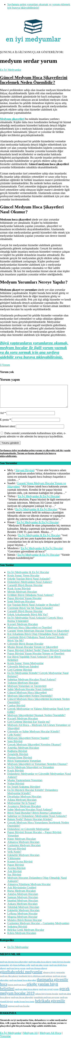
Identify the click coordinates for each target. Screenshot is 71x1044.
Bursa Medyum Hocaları (21, 890)
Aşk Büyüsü (14, 871)
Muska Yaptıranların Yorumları (24, 780)
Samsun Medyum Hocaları (22, 897)
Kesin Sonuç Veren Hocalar (23, 575)
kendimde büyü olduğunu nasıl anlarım (35, 976)
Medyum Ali (30, 1032)
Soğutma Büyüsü (17, 926)
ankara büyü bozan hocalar (46, 994)
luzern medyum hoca (17, 985)
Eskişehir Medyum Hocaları (23, 855)
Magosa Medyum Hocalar (22, 916)
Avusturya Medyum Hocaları (24, 806)
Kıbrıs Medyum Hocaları (21, 933)
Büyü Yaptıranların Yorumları (24, 760)
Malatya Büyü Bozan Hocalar (24, 920)
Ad (3, 412)
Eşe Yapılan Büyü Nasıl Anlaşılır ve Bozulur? (33, 604)
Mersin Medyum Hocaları (22, 591)
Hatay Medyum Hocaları (21, 838)
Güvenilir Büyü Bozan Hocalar (25, 643)
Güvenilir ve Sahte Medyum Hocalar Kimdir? (33, 731)
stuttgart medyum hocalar (18, 1006)
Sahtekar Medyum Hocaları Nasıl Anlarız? (31, 679)
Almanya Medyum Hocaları (23, 842)
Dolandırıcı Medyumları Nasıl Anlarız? (29, 581)
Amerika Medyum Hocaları (23, 747)
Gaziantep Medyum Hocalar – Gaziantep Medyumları (38, 923)
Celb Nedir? (14, 734)
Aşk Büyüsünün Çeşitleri (21, 887)
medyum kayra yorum (16, 968)
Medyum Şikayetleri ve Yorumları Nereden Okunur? (37, 764)
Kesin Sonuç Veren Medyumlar (25, 663)
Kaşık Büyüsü (15, 770)
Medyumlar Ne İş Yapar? (21, 803)
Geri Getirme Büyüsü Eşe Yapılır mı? (28, 721)
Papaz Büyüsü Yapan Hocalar (24, 598)
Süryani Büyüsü (24, 470)
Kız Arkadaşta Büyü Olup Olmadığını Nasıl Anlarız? (37, 634)
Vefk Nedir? (14, 851)
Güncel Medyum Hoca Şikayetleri (27, 692)
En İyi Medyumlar (10, 69)
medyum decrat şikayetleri (22, 997)
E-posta (5, 419)
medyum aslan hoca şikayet (40, 962)
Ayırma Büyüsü (16, 868)
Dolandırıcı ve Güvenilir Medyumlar (28, 829)
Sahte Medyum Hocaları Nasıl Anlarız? (29, 809)
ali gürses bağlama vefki (20, 965)
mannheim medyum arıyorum (46, 997)
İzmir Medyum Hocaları (21, 601)
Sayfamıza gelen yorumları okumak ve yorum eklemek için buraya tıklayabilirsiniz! (38, 6)
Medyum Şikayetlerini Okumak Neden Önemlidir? (36, 715)
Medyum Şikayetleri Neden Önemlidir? (30, 695)
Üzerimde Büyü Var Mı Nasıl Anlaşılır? (30, 607)
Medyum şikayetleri (12, 118)
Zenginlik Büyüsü (17, 754)
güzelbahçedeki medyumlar (21, 972)
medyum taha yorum (40, 965)
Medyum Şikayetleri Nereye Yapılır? (28, 738)
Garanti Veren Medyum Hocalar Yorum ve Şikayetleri (38, 630)
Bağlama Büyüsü (17, 751)
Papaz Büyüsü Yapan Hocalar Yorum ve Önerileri (35, 653)
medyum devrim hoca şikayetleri (14, 962)
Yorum (5, 364)
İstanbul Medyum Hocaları (22, 900)
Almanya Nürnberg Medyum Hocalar (29, 884)
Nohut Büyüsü (15, 783)
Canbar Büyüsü (16, 705)
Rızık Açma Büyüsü (19, 588)
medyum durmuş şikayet (36, 968)
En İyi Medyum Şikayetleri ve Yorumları (30, 767)
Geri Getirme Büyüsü (19, 669)
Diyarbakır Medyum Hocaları (24, 796)
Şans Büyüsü (14, 741)
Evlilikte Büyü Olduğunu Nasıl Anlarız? (30, 594)
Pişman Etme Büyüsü (19, 757)
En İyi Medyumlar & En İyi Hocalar (39, 496)
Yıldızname (14, 858)
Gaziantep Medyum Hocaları (24, 845)
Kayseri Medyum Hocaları (22, 624)
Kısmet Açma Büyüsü (20, 861)
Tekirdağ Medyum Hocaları (23, 907)
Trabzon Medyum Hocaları (22, 682)
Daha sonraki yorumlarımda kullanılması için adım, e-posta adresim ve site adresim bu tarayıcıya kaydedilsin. (33, 435)
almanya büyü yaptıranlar (54, 972)
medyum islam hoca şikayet (26, 989)
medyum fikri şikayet (9, 976)
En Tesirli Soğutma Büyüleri (23, 786)
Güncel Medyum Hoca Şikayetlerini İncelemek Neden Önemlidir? (33, 80)
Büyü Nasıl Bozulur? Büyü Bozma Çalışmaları (34, 812)
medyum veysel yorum (49, 989)
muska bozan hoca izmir (24, 1001)
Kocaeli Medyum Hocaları (22, 718)
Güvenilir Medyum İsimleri (23, 666)
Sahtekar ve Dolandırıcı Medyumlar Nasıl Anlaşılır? (37, 816)
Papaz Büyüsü (15, 864)
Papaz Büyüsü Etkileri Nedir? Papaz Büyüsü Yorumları (39, 650)
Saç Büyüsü (14, 874)
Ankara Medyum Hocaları (22, 903)
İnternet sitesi (7, 426)
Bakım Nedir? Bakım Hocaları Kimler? (29, 819)
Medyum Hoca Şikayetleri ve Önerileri (29, 627)
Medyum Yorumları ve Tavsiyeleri (26, 686)
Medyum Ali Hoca (50, 1032)
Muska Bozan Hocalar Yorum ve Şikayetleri (32, 647)
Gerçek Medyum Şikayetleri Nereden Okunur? (34, 744)
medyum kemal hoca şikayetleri (22, 980)
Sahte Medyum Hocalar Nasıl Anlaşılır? (30, 689)
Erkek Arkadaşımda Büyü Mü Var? (27, 614)
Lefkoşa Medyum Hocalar (22, 913)
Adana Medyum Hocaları (22, 799)
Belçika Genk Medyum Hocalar (25, 929)
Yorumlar (5, 1036)
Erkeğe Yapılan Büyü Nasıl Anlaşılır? (28, 578)
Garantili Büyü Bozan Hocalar (24, 585)
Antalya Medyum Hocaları (22, 894)
